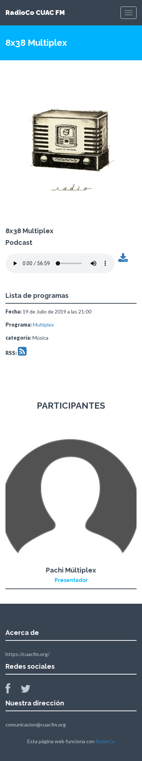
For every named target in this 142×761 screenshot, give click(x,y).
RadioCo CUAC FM (35, 12)
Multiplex (43, 324)
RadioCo (105, 741)
